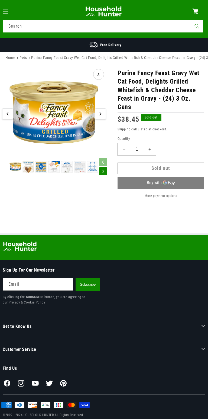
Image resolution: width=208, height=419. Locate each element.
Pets (23, 57)
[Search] (197, 26)
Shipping (124, 129)
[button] (9, 11)
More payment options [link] (161, 196)
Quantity (124, 139)
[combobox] (103, 26)
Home (10, 57)
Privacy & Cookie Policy (27, 302)
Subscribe (88, 284)
